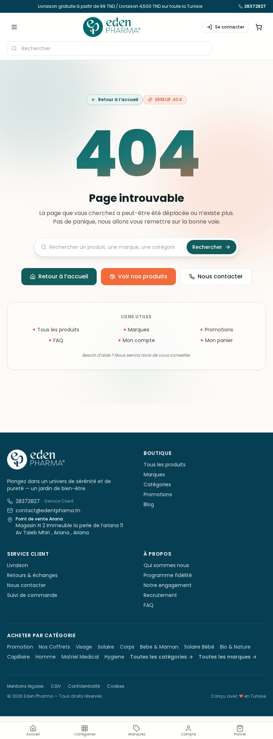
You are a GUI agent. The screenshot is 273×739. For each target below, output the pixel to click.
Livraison (17, 565)
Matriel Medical (80, 656)
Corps (127, 646)
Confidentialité (84, 686)
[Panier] (259, 27)
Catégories (157, 484)
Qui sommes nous (166, 565)
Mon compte (139, 340)
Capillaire (18, 656)
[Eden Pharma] (111, 27)
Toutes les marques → (228, 656)
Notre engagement (168, 585)
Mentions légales (25, 686)
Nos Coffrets (54, 646)
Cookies (115, 686)
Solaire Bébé (199, 646)
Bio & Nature (235, 646)
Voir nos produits (142, 276)
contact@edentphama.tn (48, 510)
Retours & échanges (32, 575)
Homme (46, 656)
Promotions (219, 329)
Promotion (20, 646)
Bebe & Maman (159, 646)
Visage (84, 646)
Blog (149, 504)
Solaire (106, 646)
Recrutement (160, 595)
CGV (56, 686)
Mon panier (219, 340)
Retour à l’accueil (118, 99)
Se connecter (229, 27)
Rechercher (207, 247)
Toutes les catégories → (161, 656)
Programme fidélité (168, 575)
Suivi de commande (32, 595)
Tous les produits (58, 329)
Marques (138, 329)
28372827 (255, 6)
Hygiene (114, 656)
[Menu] (14, 27)
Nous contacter (220, 276)
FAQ (58, 340)
